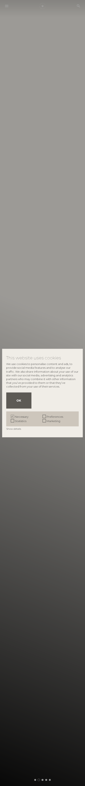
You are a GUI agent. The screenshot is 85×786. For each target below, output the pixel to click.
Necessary (21, 416)
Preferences (55, 416)
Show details (14, 428)
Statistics (20, 421)
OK (19, 400)
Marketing (53, 421)
